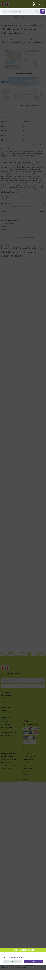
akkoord (33, 961)
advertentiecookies (17, 957)
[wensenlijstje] (38, 4)
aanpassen (12, 961)
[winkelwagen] (43, 4)
